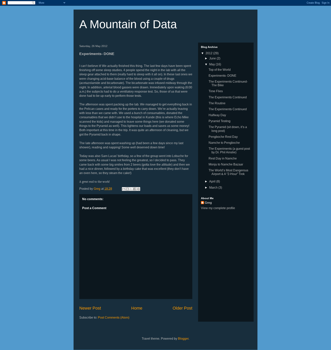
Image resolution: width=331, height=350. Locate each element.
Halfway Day (217, 115)
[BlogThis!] (127, 189)
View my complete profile (218, 208)
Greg (208, 202)
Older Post (182, 308)
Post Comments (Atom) (113, 317)
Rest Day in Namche (223, 158)
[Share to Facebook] (135, 189)
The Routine (217, 103)
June (213, 58)
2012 (209, 53)
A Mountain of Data (128, 24)
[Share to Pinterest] (138, 189)
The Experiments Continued (228, 97)
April (212, 181)
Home (136, 308)
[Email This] (124, 189)
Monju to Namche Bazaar (226, 164)
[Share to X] (131, 189)
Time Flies (216, 91)
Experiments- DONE (222, 75)
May (212, 64)
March (213, 187)
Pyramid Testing (219, 121)
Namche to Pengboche (224, 142)
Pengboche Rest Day (223, 136)
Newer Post (90, 308)
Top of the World (220, 69)
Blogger (183, 338)
